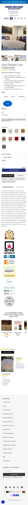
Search (4, 406)
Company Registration (8, 433)
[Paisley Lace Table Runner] (6, 325)
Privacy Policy (6, 429)
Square (11, 179)
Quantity (4, 160)
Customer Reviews (7, 449)
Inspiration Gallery (7, 453)
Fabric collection (8, 181)
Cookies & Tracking (8, 421)
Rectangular (20, 179)
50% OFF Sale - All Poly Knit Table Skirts (14, 2)
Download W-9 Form (8, 413)
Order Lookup (6, 402)
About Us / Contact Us (8, 425)
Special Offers (6, 460)
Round (4, 179)
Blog (4, 456)
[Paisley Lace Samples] (18, 325)
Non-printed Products (8, 477)
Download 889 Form (8, 417)
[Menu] (24, 18)
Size (3, 112)
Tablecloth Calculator (8, 437)
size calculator (10, 87)
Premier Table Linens (15, 500)
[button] (3, 502)
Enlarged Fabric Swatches (9, 445)
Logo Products (18, 477)
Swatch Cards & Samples (9, 441)
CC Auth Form (6, 410)
